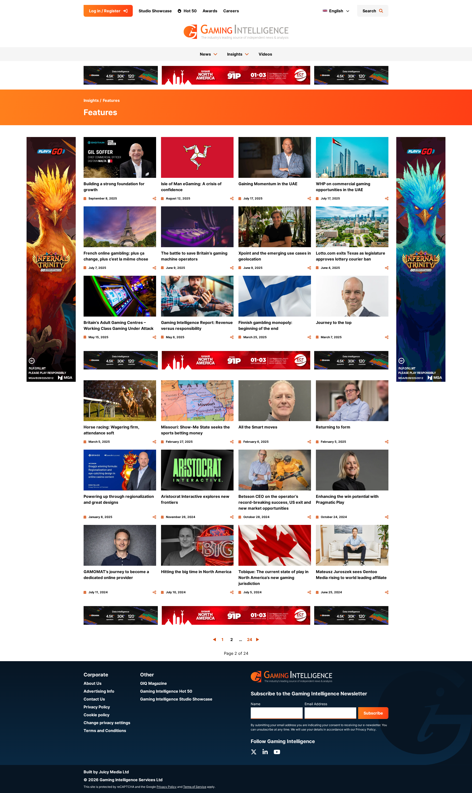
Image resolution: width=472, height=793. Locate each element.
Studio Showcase (155, 10)
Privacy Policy (97, 706)
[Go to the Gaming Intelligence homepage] (236, 32)
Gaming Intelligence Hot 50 (166, 691)
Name (255, 704)
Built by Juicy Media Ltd (106, 771)
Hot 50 (190, 10)
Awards (210, 10)
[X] (254, 752)
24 (249, 639)
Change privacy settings (107, 722)
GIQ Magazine (153, 683)
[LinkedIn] (265, 752)
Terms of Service (194, 787)
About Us (93, 683)
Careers (231, 10)
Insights (91, 100)
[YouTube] (277, 752)
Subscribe (373, 713)
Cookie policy (96, 714)
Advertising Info (99, 691)
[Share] (154, 198)
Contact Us (94, 699)
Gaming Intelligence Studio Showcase (176, 699)
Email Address (316, 704)
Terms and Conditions (105, 730)
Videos (265, 54)
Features (111, 100)
